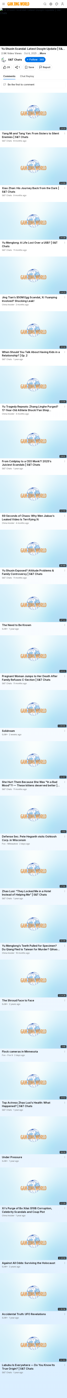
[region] (33, 27)
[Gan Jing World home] (18, 4)
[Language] (50, 4)
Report (46, 67)
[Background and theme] (56, 4)
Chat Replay (27, 76)
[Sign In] (62, 4)
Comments (9, 76)
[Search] (44, 4)
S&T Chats (15, 59)
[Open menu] (3, 4)
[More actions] (64, 133)
